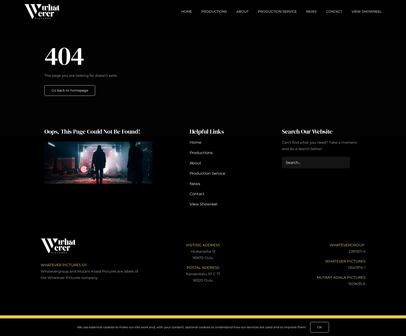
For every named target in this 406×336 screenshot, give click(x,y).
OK (319, 327)
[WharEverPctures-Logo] (42, 5)
